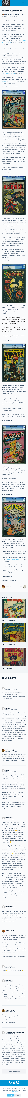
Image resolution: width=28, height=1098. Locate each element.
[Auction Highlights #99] (14, 632)
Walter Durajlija (9, 750)
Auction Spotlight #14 (8, 668)
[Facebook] (10, 1082)
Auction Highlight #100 (8, 620)
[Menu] (23, 3)
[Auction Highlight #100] (14, 608)
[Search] (25, 2)
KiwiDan (7, 708)
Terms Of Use (14, 1091)
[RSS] (17, 1082)
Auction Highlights (8, 16)
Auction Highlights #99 (8, 644)
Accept (10, 1095)
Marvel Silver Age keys (8, 73)
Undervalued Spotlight (12, 559)
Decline (17, 1095)
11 (16, 16)
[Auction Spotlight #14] (14, 657)
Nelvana (4, 81)
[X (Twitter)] (14, 1082)
